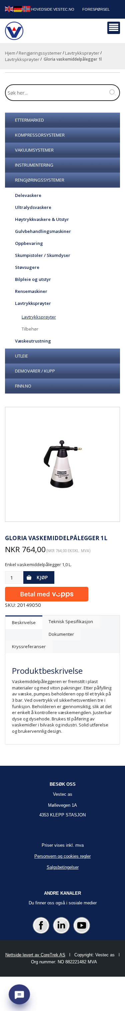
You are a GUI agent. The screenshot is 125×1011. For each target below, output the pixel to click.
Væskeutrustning (33, 341)
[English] (9, 8)
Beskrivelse (24, 622)
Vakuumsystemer (34, 150)
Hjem (10, 53)
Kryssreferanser (29, 646)
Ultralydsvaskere (33, 207)
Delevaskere (28, 195)
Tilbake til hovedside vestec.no (41, 9)
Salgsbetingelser (63, 867)
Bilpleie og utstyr (33, 279)
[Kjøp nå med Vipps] (46, 592)
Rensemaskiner (31, 291)
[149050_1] (62, 464)
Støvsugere (27, 267)
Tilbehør (30, 329)
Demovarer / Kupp (35, 371)
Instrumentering (34, 165)
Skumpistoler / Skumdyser (42, 255)
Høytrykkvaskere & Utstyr (42, 219)
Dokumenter (61, 634)
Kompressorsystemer (40, 135)
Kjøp (42, 577)
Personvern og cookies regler (62, 856)
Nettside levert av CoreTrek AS (35, 954)
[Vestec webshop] (14, 31)
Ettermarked (29, 120)
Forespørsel (96, 9)
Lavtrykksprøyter (82, 53)
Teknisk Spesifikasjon (71, 621)
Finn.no (23, 386)
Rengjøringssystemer (40, 53)
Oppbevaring (29, 243)
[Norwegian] (26, 8)
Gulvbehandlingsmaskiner (43, 231)
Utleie (21, 356)
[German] (18, 8)
